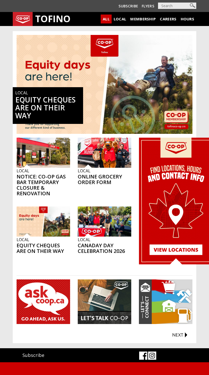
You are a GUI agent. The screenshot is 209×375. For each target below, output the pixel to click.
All (106, 18)
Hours (187, 18)
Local (120, 18)
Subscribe (128, 6)
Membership (143, 18)
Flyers (148, 6)
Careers (168, 18)
